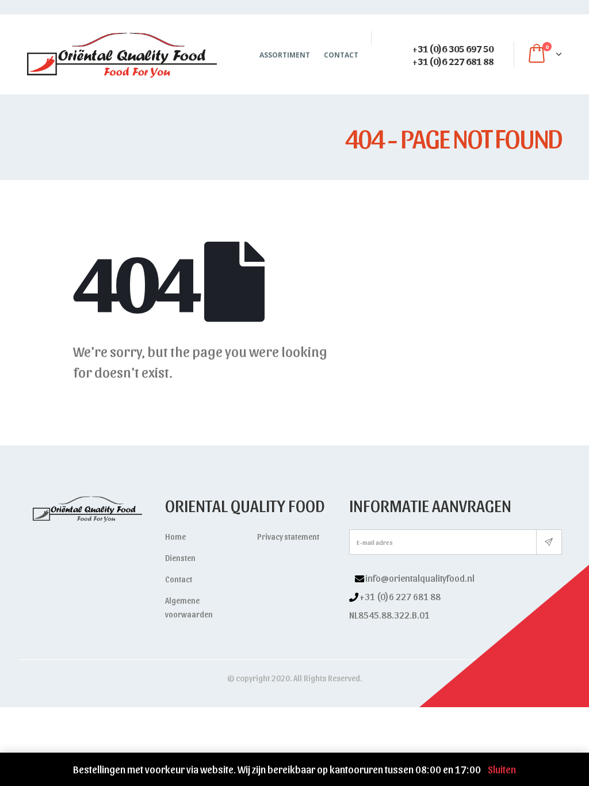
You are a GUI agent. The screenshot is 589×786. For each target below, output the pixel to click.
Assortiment (284, 55)
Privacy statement (288, 536)
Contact (341, 55)
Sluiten (502, 769)
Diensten (180, 558)
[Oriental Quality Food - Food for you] (122, 54)
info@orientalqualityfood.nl (420, 577)
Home (175, 536)
